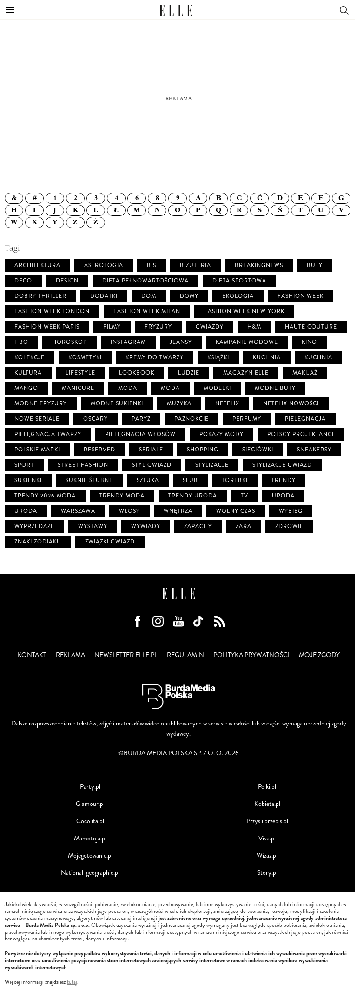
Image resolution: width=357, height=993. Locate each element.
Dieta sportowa (239, 281)
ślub (190, 480)
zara (243, 526)
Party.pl (90, 786)
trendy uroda (192, 496)
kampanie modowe (247, 342)
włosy (129, 511)
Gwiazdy (210, 327)
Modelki (217, 388)
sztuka (148, 480)
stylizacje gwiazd (282, 465)
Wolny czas (235, 511)
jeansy (181, 342)
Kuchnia (318, 358)
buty (315, 265)
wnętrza (178, 511)
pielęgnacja (305, 419)
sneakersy (314, 450)
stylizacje (212, 465)
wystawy (92, 526)
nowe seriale (37, 419)
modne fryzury (40, 404)
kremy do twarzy (155, 358)
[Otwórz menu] (10, 9)
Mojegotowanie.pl (90, 855)
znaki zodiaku (37, 542)
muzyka (179, 404)
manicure (78, 388)
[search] (344, 9)
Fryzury (158, 327)
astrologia (103, 265)
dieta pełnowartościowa (145, 281)
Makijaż (304, 373)
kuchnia (267, 358)
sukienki (28, 480)
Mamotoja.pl (90, 838)
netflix (227, 404)
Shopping (202, 450)
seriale (151, 450)
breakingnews (259, 265)
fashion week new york (244, 311)
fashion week (301, 296)
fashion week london (52, 311)
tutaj (72, 982)
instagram (128, 342)
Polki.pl (267, 786)
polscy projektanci (300, 434)
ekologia (238, 296)
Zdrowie (289, 526)
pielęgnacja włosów (140, 434)
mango (26, 388)
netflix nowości (291, 404)
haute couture (311, 327)
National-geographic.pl (90, 872)
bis (151, 265)
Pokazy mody (221, 434)
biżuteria (195, 265)
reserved (99, 450)
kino (309, 342)
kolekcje (29, 358)
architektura (37, 265)
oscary (95, 419)
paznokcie (191, 419)
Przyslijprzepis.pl (267, 821)
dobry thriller (40, 296)
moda (127, 388)
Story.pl (267, 872)
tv (244, 496)
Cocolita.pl (90, 821)
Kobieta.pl (267, 803)
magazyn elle (246, 373)
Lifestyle (80, 373)
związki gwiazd (110, 542)
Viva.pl (267, 838)
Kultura (28, 373)
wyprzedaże (34, 526)
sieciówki (257, 450)
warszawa (78, 511)
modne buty (275, 388)
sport (24, 465)
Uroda (25, 511)
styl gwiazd (152, 465)
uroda (283, 496)
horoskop (69, 342)
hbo (21, 342)
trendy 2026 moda (45, 496)
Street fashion (83, 465)
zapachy (198, 526)
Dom (148, 296)
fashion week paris (46, 327)
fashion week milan (146, 311)
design (67, 281)
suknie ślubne (89, 480)
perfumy (246, 419)
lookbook (136, 373)
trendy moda (122, 496)
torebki (235, 480)
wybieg (291, 511)
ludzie (188, 373)
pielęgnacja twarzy (47, 434)
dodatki (104, 296)
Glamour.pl (90, 803)
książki (218, 358)
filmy (112, 327)
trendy (283, 480)
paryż (141, 419)
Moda (170, 388)
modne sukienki (117, 404)
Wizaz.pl (267, 855)
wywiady (145, 526)
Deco (23, 281)
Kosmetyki (85, 358)
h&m (254, 327)
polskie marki (37, 450)
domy (189, 296)
